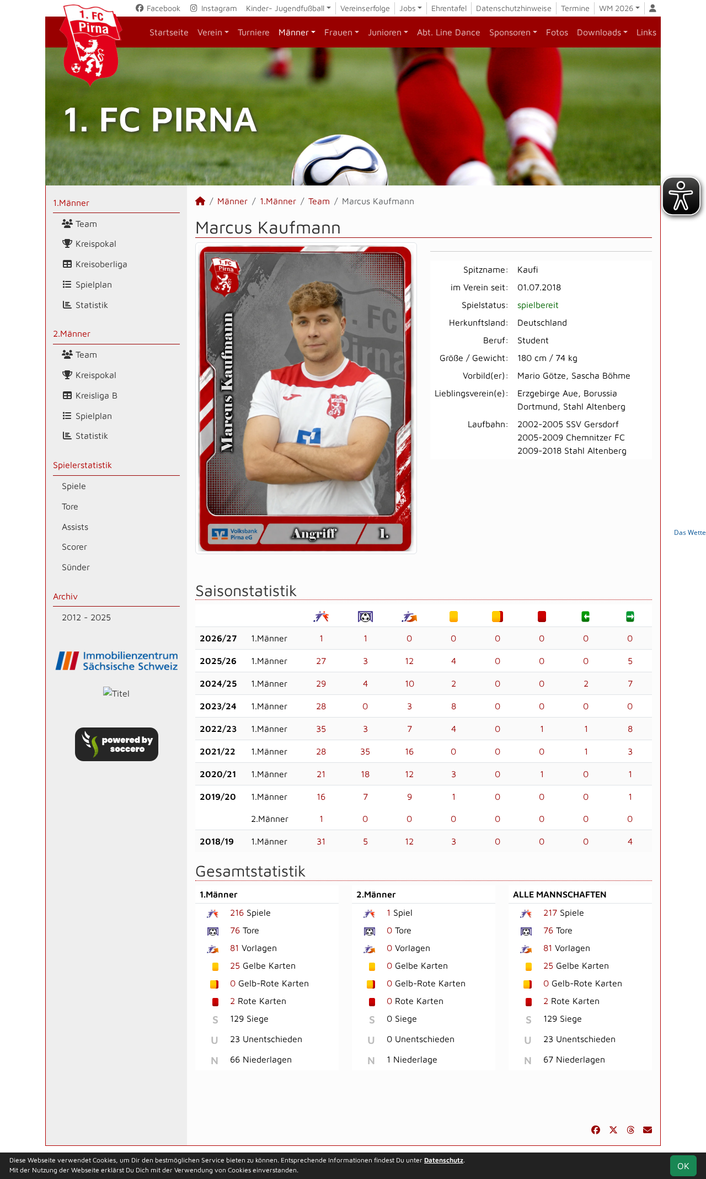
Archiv (65, 596)
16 (409, 751)
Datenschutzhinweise (514, 8)
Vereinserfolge (365, 8)
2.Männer (71, 333)
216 (237, 912)
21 (321, 774)
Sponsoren (510, 32)
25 (235, 965)
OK (683, 1166)
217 (550, 912)
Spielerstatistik (82, 465)
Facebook (162, 8)
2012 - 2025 (86, 617)
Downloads (599, 32)
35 (321, 729)
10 (409, 683)
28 (321, 706)
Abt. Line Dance (448, 32)
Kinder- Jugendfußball (285, 8)
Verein (209, 32)
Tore (70, 506)
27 (321, 661)
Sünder (76, 567)
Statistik (90, 305)
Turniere (254, 32)
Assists (75, 527)
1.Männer (71, 203)
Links (646, 32)
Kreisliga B (95, 395)
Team (85, 224)
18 (365, 774)
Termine (575, 8)
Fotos (557, 32)
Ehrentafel (449, 8)
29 (321, 683)
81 (234, 948)
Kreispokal (94, 243)
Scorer (74, 546)
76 (235, 930)
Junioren (385, 32)
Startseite (169, 32)
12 (409, 661)
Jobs (407, 8)
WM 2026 (616, 8)
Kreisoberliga (100, 264)
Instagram (218, 8)
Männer (294, 32)
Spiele (74, 486)
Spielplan (92, 284)
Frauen (338, 32)
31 (321, 841)
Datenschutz (443, 1160)
